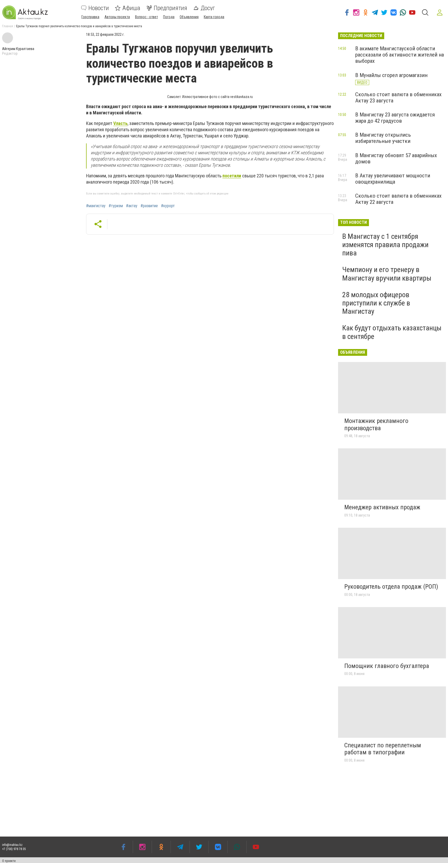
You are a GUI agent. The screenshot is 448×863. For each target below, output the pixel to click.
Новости (98, 8)
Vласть (120, 123)
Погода (168, 17)
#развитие (149, 206)
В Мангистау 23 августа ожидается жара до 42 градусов (395, 118)
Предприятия (170, 8)
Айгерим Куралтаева (18, 48)
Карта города (214, 17)
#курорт (168, 206)
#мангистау (96, 206)
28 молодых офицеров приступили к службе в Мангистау (376, 303)
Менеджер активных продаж (382, 507)
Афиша (131, 8)
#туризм (116, 206)
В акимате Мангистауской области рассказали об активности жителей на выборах (399, 54)
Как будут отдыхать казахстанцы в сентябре (392, 332)
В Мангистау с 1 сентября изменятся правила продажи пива (385, 244)
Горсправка (90, 17)
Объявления (189, 17)
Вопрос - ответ (146, 17)
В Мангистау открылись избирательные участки (383, 138)
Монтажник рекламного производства (376, 424)
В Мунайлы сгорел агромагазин (391, 75)
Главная (7, 26)
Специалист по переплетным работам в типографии (382, 749)
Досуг (208, 8)
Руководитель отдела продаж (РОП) (391, 586)
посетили (231, 175)
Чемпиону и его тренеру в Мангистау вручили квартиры (386, 273)
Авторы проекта (117, 17)
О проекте (9, 861)
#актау (131, 206)
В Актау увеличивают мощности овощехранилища (392, 178)
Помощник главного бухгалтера (386, 666)
